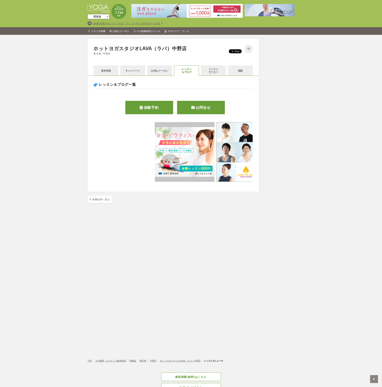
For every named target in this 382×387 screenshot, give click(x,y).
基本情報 (106, 70)
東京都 (143, 360)
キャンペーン (132, 70)
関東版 (133, 360)
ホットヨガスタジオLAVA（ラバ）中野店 (180, 360)
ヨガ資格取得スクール (148, 31)
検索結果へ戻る (101, 199)
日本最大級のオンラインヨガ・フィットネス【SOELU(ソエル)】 (126, 23)
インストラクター (213, 70)
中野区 (153, 360)
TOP (90, 360)
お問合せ (203, 107)
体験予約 (151, 107)
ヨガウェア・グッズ (178, 31)
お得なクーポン (121, 31)
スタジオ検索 (98, 31)
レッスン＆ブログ (186, 70)
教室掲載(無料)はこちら (191, 376)
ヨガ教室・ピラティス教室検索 (110, 360)
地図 (240, 70)
